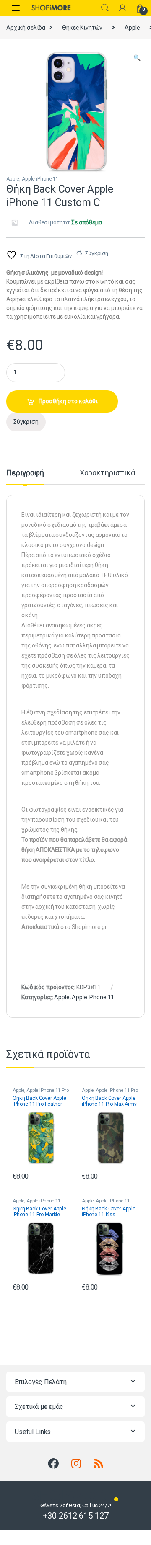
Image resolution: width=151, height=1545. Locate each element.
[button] (137, 58)
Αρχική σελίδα (25, 27)
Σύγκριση (96, 253)
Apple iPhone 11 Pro (47, 1090)
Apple (132, 27)
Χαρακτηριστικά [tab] (107, 473)
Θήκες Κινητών (82, 27)
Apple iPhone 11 (40, 179)
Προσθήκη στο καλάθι (68, 401)
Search (104, 8)
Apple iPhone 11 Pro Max (110, 1093)
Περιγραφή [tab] (25, 473)
